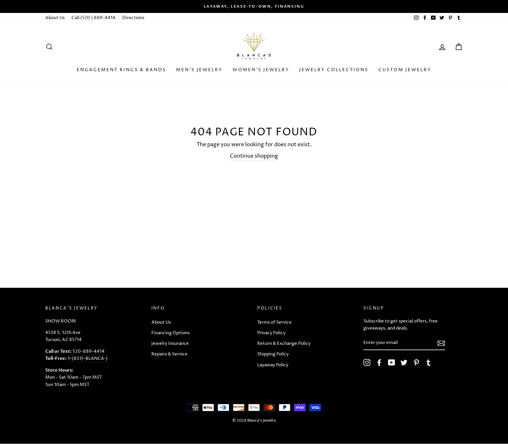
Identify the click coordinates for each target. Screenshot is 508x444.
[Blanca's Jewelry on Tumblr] (428, 362)
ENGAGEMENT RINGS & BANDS (121, 70)
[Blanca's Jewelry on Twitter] (403, 362)
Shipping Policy (273, 354)
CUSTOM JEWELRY (404, 70)
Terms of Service (274, 322)
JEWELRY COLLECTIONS (333, 70)
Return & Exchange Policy (283, 343)
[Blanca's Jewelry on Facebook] (379, 362)
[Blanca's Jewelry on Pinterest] (416, 362)
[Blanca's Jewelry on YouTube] (391, 362)
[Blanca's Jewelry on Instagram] (366, 362)
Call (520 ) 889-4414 (93, 18)
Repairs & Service (169, 354)
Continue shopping (254, 156)
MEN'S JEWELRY (199, 70)
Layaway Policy (272, 365)
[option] (254, 6)
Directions (133, 18)
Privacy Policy (271, 333)
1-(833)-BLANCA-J (88, 358)
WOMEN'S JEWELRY (261, 70)
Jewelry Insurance (170, 343)
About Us (55, 18)
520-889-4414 (89, 351)
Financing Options (170, 333)
